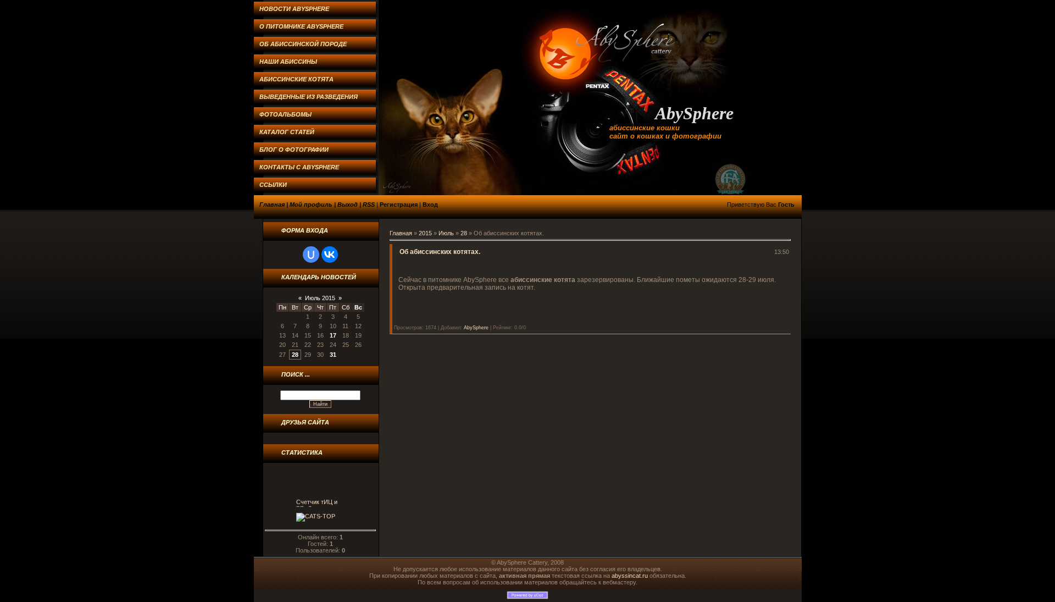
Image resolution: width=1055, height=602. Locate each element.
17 (333, 335)
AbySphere (476, 327)
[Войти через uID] (311, 254)
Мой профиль (311, 204)
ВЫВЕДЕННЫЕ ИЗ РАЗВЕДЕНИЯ (308, 96)
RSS (369, 204)
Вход (430, 204)
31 (333, 354)
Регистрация (399, 204)
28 (295, 354)
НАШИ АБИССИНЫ (288, 61)
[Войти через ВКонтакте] (329, 254)
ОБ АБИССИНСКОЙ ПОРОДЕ (303, 44)
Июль (446, 233)
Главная (272, 204)
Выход (347, 204)
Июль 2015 (320, 298)
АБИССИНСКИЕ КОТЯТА (296, 79)
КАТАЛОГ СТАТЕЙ (286, 132)
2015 (425, 233)
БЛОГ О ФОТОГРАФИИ (294, 149)
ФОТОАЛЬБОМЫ (285, 114)
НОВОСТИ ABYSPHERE (294, 8)
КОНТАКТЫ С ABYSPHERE (299, 167)
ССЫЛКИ (273, 184)
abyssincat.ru (630, 575)
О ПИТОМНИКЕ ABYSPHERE (301, 26)
